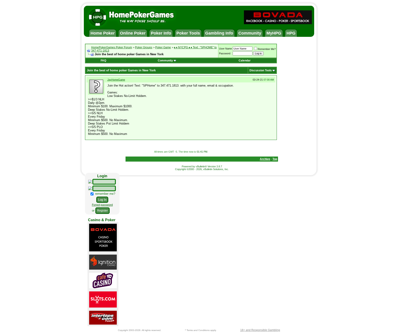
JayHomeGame (116, 79)
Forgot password (102, 204)
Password (224, 53)
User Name (225, 48)
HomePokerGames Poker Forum (111, 47)
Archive (265, 159)
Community (165, 60)
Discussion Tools (260, 70)
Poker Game (163, 47)
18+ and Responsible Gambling (260, 330)
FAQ (103, 60)
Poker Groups (143, 47)
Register (102, 210)
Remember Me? (267, 49)
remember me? (104, 193)
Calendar (245, 60)
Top (274, 159)
